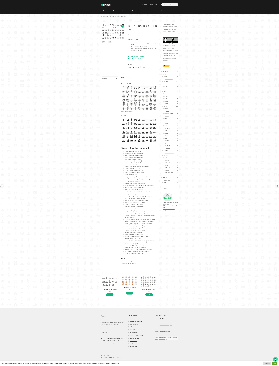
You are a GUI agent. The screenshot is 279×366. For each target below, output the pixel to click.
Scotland (168, 148)
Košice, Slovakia (134, 332)
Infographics (167, 180)
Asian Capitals (168, 94)
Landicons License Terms (161, 315)
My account (144, 4)
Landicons (165, 43)
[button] (122, 26)
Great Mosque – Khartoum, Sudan (128, 263)
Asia (165, 91)
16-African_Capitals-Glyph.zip (135, 58)
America (166, 81)
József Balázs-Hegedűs (166, 325)
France (166, 118)
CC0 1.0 (173, 45)
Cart (156, 4)
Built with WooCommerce (115, 357)
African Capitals (169, 79)
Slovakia (167, 133)
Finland (167, 116)
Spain (166, 138)
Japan (166, 101)
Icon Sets (103, 11)
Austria (166, 108)
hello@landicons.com (164, 331)
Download (109, 294)
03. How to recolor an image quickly (108, 343)
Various (166, 155)
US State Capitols (170, 89)
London (168, 145)
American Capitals (169, 84)
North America (169, 172)
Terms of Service (162, 339)
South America (169, 175)
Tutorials (134, 11)
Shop (107, 16)
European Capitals (169, 113)
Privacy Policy (104, 357)
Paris (167, 123)
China (166, 96)
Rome (167, 130)
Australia (168, 167)
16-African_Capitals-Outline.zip (136, 56)
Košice (167, 135)
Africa (165, 76)
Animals (167, 158)
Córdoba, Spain (133, 329)
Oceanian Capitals (169, 153)
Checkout (151, 4)
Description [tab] (104, 78)
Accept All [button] (274, 363)
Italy (166, 125)
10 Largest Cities (134, 324)
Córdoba (168, 140)
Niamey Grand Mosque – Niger (127, 266)
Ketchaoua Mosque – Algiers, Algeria (129, 261)
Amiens (168, 121)
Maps (165, 182)
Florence (168, 128)
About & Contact (126, 11)
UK (165, 143)
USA (166, 86)
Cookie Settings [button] (267, 363)
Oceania (166, 150)
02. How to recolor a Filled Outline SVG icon (110, 340)
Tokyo (167, 103)
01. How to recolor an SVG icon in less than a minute (112, 338)
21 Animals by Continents (136, 321)
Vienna (167, 111)
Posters (115, 11)
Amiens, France (133, 327)
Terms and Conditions (160, 319)
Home (104, 16)
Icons (109, 11)
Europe (165, 106)
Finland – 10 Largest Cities (136, 335)
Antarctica (168, 162)
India (166, 98)
